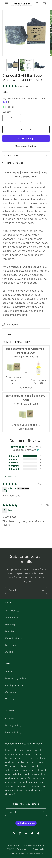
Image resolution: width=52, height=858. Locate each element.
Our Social (11, 692)
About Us (10, 671)
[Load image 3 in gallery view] (39, 65)
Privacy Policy (13, 725)
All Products (12, 610)
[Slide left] (3, 66)
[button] (6, 3)
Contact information (36, 854)
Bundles (10, 631)
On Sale (9, 652)
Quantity (6, 112)
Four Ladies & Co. (24, 845)
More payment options (26, 146)
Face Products (13, 638)
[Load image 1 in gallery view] (13, 65)
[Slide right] (49, 66)
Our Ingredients (14, 685)
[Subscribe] (43, 590)
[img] (9, 484)
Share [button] (8, 334)
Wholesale (11, 699)
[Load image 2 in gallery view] (26, 65)
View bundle (26, 387)
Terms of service (16, 854)
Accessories (12, 617)
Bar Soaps (11, 624)
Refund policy (23, 849)
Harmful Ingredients (16, 678)
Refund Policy (13, 732)
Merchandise (12, 645)
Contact (9, 718)
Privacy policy (39, 849)
